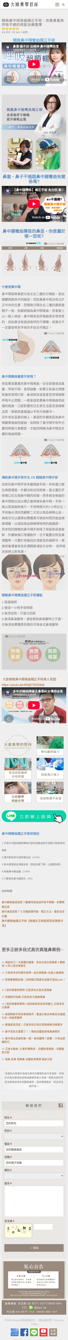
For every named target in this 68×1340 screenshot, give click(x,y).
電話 (7, 1143)
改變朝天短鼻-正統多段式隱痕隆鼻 (25, 997)
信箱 (7, 1157)
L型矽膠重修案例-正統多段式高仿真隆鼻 (28, 990)
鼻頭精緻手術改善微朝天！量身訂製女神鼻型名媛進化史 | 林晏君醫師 (33, 1015)
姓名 (7, 1117)
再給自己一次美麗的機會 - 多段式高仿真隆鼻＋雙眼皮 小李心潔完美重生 (33, 963)
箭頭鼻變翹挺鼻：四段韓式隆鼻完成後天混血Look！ (35, 979)
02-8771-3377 (37, 1303)
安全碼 (8, 1221)
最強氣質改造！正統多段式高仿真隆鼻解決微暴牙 (34, 1024)
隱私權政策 (45, 1320)
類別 (7, 1170)
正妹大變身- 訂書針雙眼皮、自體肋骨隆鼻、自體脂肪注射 (33, 1050)
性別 (7, 1130)
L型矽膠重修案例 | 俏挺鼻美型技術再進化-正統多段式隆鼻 (33, 1005)
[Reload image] (55, 1225)
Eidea (34, 1324)
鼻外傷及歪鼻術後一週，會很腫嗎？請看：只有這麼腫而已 (33, 1040)
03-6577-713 (25, 1311)
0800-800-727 (47, 1311)
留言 (7, 1183)
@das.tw (40, 1307)
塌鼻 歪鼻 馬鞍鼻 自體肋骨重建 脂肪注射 (28, 1059)
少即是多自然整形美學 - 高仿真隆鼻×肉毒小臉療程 (34, 972)
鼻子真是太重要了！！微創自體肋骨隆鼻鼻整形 (32, 1031)
